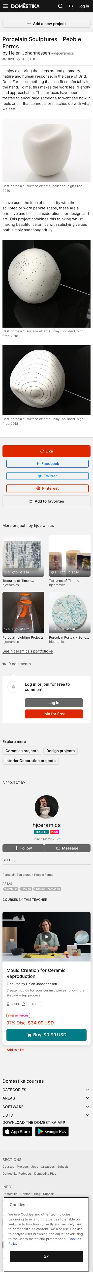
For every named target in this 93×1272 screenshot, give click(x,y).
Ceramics (11, 889)
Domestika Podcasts (16, 1173)
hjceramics (44, 525)
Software (13, 1106)
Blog (37, 1194)
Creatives (48, 1166)
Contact (25, 1194)
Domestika (10, 1194)
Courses (8, 1166)
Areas (8, 1098)
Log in (83, 6)
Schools (62, 1166)
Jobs (34, 1166)
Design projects (60, 750)
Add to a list (16, 1050)
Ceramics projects (21, 750)
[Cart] (70, 6)
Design (26, 889)
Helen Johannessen (41, 53)
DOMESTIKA (25, 6)
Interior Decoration (47, 889)
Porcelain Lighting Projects (23, 637)
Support (48, 1194)
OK (46, 1257)
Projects (23, 1166)
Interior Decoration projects (30, 760)
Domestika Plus (45, 1173)
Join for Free (54, 713)
